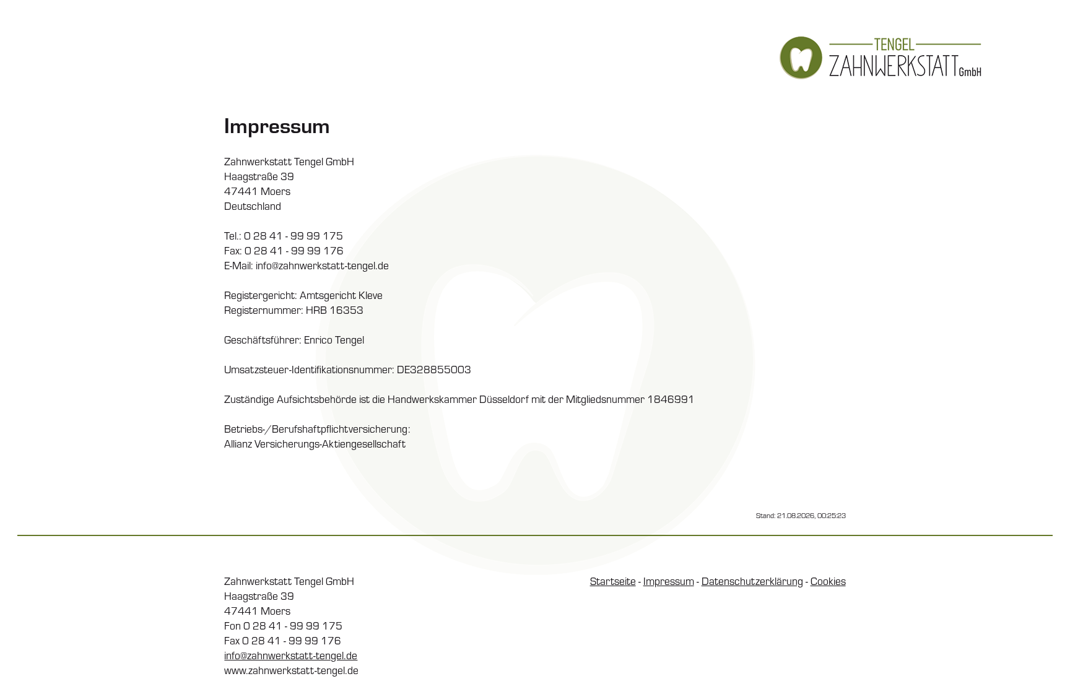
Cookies (828, 580)
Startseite (613, 580)
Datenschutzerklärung (752, 580)
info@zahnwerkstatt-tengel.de (290, 654)
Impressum (668, 580)
